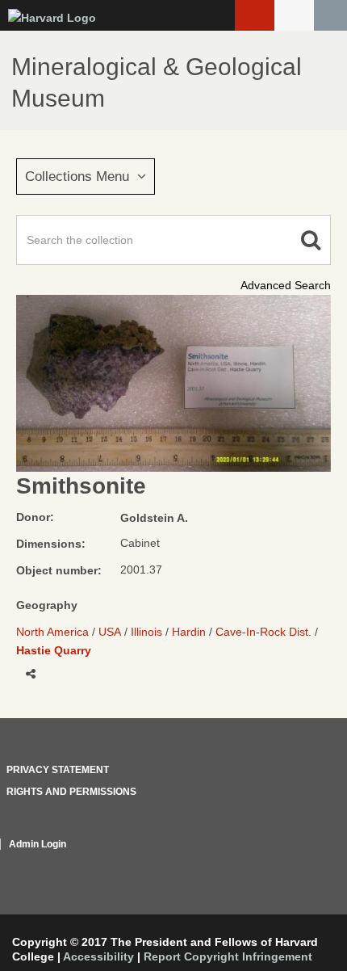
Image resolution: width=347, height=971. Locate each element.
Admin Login (37, 844)
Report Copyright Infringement (228, 956)
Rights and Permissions (71, 791)
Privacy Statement (57, 770)
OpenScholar (300, 863)
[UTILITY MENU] (294, 15)
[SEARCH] (330, 15)
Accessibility (98, 956)
